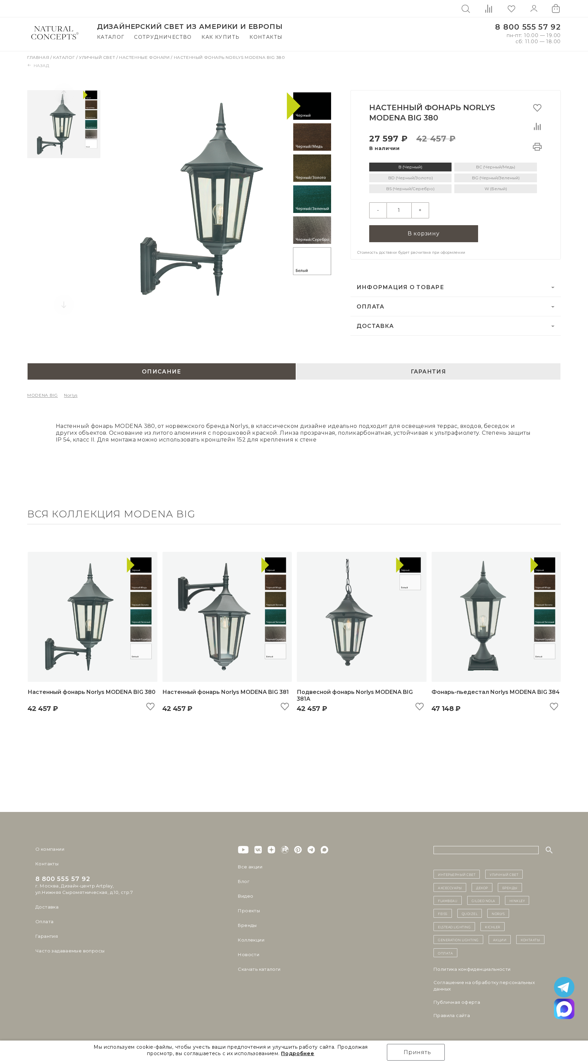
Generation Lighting (458, 939)
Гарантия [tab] (428, 371)
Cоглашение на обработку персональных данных (484, 986)
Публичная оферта (457, 1002)
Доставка (375, 325)
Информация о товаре (400, 287)
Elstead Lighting (454, 926)
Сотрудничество (163, 37)
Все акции (250, 866)
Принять (417, 1052)
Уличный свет (97, 57)
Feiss (442, 913)
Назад (41, 65)
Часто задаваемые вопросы (69, 950)
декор (482, 887)
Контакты (265, 37)
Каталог (111, 37)
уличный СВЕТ (504, 874)
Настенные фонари (145, 57)
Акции (500, 939)
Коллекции (251, 940)
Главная (38, 57)
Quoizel (470, 913)
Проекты (249, 910)
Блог (243, 881)
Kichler (492, 926)
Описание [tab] (161, 371)
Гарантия (46, 936)
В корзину (424, 233)
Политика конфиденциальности (472, 969)
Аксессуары (450, 887)
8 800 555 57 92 (528, 27)
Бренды (247, 925)
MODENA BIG (42, 395)
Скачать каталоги (259, 969)
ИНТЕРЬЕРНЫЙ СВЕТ (456, 874)
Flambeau (447, 900)
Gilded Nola (483, 900)
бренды (510, 887)
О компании (49, 849)
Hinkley (517, 900)
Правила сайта (452, 1015)
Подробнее (297, 1053)
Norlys (71, 395)
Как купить (220, 37)
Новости (248, 954)
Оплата (371, 306)
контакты (530, 939)
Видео (245, 896)
